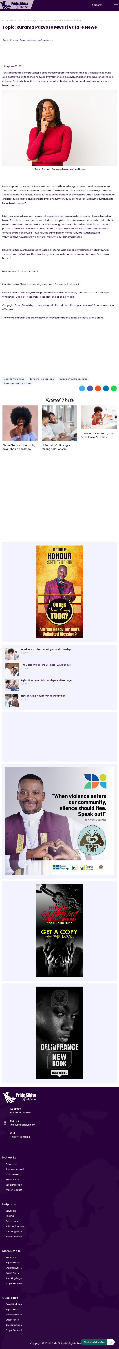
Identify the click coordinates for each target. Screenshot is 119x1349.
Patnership (11, 1164)
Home (5, 20)
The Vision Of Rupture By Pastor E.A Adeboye (46, 664)
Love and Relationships (42, 378)
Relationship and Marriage (23, 20)
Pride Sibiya (58, 1343)
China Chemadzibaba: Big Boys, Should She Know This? (18, 447)
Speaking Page (14, 1184)
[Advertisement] (59, 350)
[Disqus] (59, 497)
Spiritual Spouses (15, 1226)
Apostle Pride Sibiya (14, 378)
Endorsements (14, 1174)
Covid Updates (14, 1304)
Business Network (15, 1169)
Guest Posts (12, 1179)
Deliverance (12, 1221)
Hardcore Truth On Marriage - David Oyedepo (46, 649)
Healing (10, 1215)
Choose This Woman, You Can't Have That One (97, 435)
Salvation (11, 1210)
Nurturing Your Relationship (73, 378)
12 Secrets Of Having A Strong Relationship (56, 447)
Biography (11, 1257)
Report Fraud (13, 1262)
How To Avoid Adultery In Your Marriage (43, 695)
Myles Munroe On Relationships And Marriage (46, 680)
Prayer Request (14, 1189)
